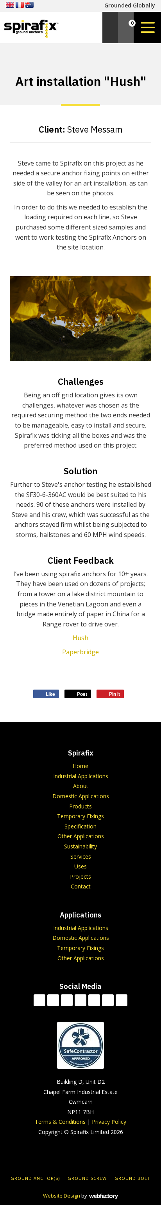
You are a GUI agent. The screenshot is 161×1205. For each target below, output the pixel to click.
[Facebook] (53, 1000)
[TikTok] (39, 1000)
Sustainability (80, 846)
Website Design (61, 1195)
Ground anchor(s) (35, 1178)
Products (80, 806)
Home (80, 766)
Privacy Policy (109, 1121)
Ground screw (87, 1178)
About (80, 786)
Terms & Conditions (60, 1121)
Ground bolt (132, 1178)
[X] (67, 1000)
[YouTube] (94, 1000)
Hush (80, 637)
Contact (81, 886)
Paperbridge (80, 652)
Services (80, 856)
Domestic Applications (80, 796)
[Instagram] (108, 1000)
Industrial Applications (80, 776)
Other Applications (80, 836)
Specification (80, 826)
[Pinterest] (121, 1000)
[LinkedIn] (80, 1000)
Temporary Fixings (80, 816)
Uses (80, 866)
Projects (80, 876)
